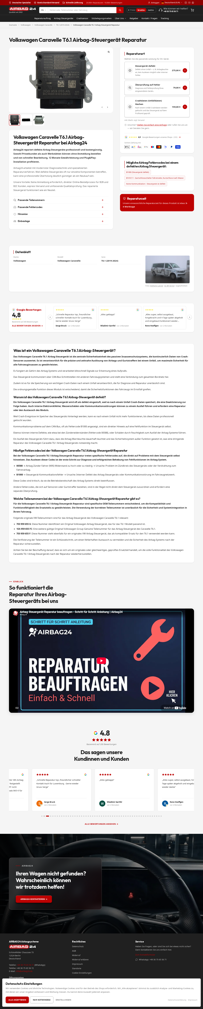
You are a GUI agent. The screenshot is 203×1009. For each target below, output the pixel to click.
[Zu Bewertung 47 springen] (145, 816)
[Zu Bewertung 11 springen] (66, 816)
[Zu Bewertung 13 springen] (70, 816)
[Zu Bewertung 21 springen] (88, 816)
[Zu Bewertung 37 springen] (123, 816)
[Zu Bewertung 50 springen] (152, 816)
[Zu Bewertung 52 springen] (156, 816)
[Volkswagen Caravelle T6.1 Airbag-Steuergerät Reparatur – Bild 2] (26, 120)
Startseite (13, 25)
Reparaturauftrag (42, 18)
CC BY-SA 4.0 (169, 285)
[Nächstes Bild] (107, 107)
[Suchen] (120, 10)
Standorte (76, 968)
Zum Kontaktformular (145, 954)
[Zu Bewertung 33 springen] (114, 816)
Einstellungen (63, 999)
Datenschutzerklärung (177, 1000)
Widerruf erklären (80, 959)
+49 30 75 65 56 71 (25, 965)
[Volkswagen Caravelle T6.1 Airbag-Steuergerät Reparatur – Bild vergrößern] (61, 80)
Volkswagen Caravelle (43, 25)
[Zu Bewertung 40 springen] (130, 816)
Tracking (165, 18)
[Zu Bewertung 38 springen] (125, 816)
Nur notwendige (42, 999)
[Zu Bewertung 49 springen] (150, 816)
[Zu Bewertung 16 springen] (77, 816)
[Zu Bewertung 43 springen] (136, 816)
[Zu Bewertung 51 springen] (154, 816)
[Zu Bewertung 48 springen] (147, 816)
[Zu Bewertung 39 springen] (128, 816)
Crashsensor (82, 18)
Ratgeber (134, 18)
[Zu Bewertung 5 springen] (52, 816)
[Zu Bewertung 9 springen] (61, 816)
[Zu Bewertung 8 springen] (59, 816)
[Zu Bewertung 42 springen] (134, 816)
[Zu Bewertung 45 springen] (141, 816)
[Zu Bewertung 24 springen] (94, 816)
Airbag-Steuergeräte (63, 18)
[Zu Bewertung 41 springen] (132, 816)
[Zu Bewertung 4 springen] (50, 816)
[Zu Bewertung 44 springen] (139, 816)
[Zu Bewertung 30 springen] (108, 816)
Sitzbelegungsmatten (102, 18)
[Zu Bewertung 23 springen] (92, 816)
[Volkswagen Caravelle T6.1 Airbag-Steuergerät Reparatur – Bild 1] (14, 120)
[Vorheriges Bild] (102, 107)
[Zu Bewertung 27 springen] (101, 816)
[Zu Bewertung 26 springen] (99, 816)
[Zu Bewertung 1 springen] (41, 816)
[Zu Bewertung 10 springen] (63, 816)
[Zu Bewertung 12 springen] (68, 816)
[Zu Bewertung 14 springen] (72, 816)
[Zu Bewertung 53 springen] (159, 816)
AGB (74, 951)
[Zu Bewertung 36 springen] (121, 816)
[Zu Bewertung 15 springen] (75, 816)
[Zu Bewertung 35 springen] (119, 816)
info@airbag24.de (24, 971)
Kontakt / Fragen (149, 18)
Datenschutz (78, 946)
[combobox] (82, 10)
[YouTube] (189, 3)
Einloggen (155, 2)
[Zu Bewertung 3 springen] (47, 816)
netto (151, 10)
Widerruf (76, 955)
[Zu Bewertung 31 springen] (110, 816)
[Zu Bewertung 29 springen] (105, 816)
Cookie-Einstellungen (82, 973)
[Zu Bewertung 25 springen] (97, 816)
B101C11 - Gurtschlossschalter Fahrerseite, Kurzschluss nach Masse (154, 178)
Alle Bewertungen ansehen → (27, 325)
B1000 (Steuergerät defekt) (137, 172)
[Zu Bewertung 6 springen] (55, 816)
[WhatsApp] (193, 3)
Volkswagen (26, 25)
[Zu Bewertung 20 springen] (86, 816)
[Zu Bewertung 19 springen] (83, 816)
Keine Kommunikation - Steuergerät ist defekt (145, 184)
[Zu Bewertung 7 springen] (57, 816)
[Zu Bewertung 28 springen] (103, 816)
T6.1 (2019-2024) (62, 25)
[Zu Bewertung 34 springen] (117, 816)
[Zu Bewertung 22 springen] (90, 816)
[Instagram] (186, 3)
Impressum (77, 964)
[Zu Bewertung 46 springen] (143, 816)
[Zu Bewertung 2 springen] (44, 816)
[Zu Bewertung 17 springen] (79, 816)
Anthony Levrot (156, 285)
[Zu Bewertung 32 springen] (112, 816)
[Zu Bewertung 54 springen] (161, 816)
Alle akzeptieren (17, 999)
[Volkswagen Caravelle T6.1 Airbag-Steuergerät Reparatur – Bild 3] (38, 120)
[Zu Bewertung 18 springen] (81, 816)
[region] (119, 318)
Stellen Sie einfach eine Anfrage (152, 125)
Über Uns (119, 18)
